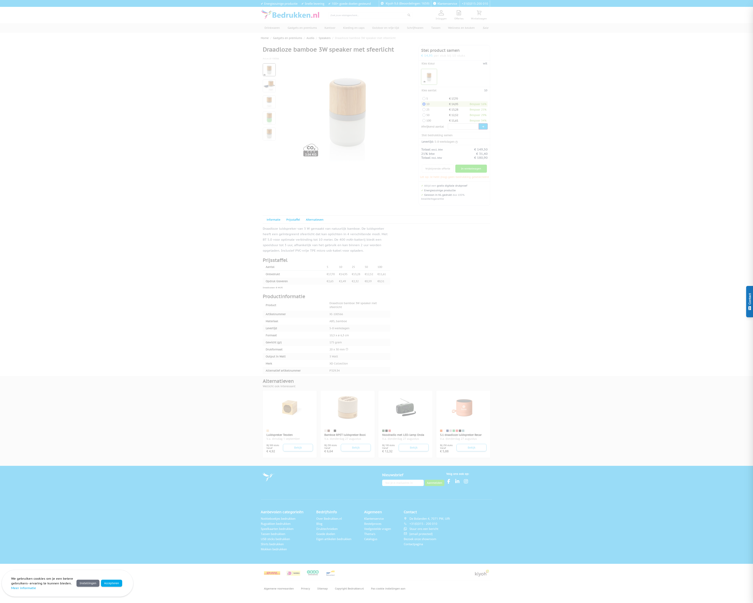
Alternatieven (315, 219)
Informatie (273, 219)
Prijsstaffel (293, 219)
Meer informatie (23, 588)
